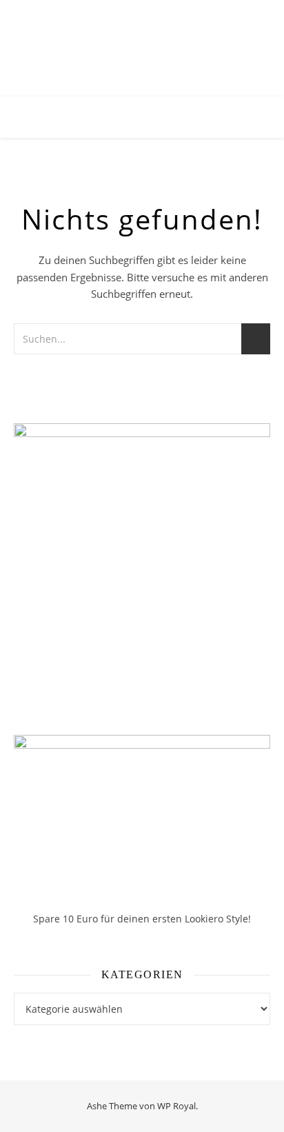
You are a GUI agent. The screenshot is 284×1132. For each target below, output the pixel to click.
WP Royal (176, 1106)
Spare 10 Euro (67, 918)
